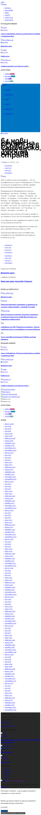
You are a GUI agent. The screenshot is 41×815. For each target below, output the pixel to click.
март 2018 (8, 666)
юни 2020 (8, 601)
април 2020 (8, 606)
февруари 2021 (10, 582)
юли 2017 (8, 686)
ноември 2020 (10, 589)
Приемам (4, 811)
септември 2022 (10, 537)
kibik (5, 162)
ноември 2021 (9, 561)
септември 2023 (10, 508)
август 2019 (9, 626)
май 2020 (8, 604)
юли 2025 (8, 455)
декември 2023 (10, 501)
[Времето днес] (7, 40)
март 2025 (8, 465)
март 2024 (8, 493)
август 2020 (9, 597)
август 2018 (9, 654)
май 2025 (8, 460)
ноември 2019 (9, 618)
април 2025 (8, 462)
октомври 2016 (10, 707)
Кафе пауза (5, 56)
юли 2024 (8, 484)
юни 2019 (8, 630)
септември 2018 (10, 652)
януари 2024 (9, 498)
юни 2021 (8, 573)
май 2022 (8, 546)
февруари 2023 (10, 525)
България (9, 10)
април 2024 (8, 491)
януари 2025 (9, 469)
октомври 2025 (10, 448)
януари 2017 (9, 700)
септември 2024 (10, 479)
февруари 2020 (10, 611)
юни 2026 (8, 429)
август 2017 (9, 683)
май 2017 (8, 690)
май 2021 (8, 575)
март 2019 (8, 638)
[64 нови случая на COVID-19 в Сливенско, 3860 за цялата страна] (3, 176)
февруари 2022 (10, 553)
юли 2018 (8, 657)
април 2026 (8, 433)
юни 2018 (8, 659)
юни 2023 (8, 515)
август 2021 (9, 568)
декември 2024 (10, 472)
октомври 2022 (10, 534)
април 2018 (8, 664)
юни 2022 (8, 544)
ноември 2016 (9, 705)
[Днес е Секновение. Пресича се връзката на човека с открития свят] (4, 27)
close (2, 2)
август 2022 (9, 539)
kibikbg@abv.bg (5, 722)
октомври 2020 (10, 592)
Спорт (7, 15)
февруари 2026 (10, 438)
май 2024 (8, 489)
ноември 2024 (9, 474)
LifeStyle (9, 17)
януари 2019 (9, 642)
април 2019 (8, 635)
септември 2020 (11, 594)
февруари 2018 (10, 669)
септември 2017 (10, 681)
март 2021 (8, 580)
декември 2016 (10, 702)
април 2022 (8, 549)
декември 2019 (10, 616)
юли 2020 (8, 599)
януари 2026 (9, 441)
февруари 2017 (10, 698)
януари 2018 (9, 671)
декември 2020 (10, 587)
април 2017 (8, 693)
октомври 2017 (10, 678)
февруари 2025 (10, 467)
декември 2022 (10, 529)
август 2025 (9, 453)
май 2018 (8, 662)
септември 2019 (10, 623)
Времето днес (6, 46)
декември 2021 (10, 558)
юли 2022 (8, 541)
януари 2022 (9, 556)
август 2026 (9, 424)
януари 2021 (9, 585)
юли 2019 (8, 628)
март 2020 (8, 609)
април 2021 (8, 577)
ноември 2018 (9, 647)
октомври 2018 (10, 650)
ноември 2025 (9, 445)
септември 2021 (10, 565)
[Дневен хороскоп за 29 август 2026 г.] (6, 60)
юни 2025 (8, 457)
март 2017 (8, 695)
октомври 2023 (10, 505)
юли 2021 (8, 570)
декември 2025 (10, 443)
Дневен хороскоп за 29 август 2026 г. (15, 66)
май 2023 (8, 517)
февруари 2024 (10, 496)
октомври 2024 (10, 477)
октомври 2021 (10, 563)
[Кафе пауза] (3, 50)
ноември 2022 (9, 532)
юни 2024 (8, 486)
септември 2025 (10, 450)
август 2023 (9, 510)
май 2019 (8, 633)
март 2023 (8, 522)
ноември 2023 (9, 503)
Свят (7, 13)
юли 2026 (8, 426)
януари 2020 (9, 614)
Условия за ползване (8, 726)
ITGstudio (4, 787)
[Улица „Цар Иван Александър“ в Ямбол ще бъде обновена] (2, 333)
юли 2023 (8, 513)
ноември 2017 (9, 676)
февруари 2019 (10, 640)
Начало (8, 8)
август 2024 (9, 481)
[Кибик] (3, 4)
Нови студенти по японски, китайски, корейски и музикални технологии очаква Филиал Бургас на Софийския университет (19, 317)
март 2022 (8, 551)
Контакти (9, 20)
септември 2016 (10, 710)
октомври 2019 (10, 621)
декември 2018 (10, 645)
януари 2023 (9, 527)
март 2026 (8, 436)
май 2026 (8, 431)
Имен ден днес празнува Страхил (16, 281)
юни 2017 (8, 688)
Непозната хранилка (15, 781)
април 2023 (8, 520)
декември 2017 (10, 674)
